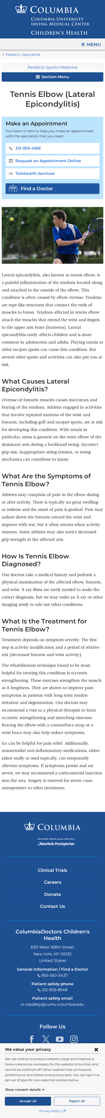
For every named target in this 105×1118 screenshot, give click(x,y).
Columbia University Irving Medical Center (52, 826)
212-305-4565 (28, 148)
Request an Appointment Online (48, 161)
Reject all (77, 1101)
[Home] (52, 19)
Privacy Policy (50, 1111)
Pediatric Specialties (23, 54)
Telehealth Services (34, 173)
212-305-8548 (54, 989)
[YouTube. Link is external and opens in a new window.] (60, 1039)
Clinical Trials (52, 870)
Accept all (28, 1101)
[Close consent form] (96, 1049)
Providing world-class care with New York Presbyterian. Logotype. (56, 842)
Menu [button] (94, 44)
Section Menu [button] (55, 77)
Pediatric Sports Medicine (53, 67)
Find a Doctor (37, 188)
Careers (52, 882)
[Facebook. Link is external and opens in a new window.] (32, 1039)
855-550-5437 (55, 975)
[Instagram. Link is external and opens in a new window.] (74, 1039)
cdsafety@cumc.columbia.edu (54, 1004)
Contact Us (52, 906)
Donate (52, 894)
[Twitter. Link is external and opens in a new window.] (46, 1039)
